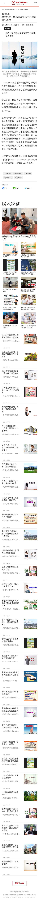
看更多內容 (19, 883)
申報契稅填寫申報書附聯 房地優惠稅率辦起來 (10, 603)
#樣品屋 (27, 173)
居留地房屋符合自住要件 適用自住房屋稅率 (10, 390)
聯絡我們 (12, 891)
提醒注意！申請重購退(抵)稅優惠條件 (15, 9)
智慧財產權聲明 (31, 894)
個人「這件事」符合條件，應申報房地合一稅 (10, 622)
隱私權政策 (13, 894)
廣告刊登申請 (21, 894)
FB (6, 188)
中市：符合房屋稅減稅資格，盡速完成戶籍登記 (10, 828)
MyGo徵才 (25, 891)
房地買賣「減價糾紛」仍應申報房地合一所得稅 (10, 533)
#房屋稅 (18, 178)
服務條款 (6, 894)
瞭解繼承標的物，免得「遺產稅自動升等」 (10, 409)
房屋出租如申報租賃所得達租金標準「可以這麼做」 (28, 309)
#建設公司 (17, 173)
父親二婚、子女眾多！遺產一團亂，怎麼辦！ (10, 447)
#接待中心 (8, 178)
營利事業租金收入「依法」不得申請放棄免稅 (10, 428)
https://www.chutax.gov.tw (21, 160)
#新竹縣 (7, 173)
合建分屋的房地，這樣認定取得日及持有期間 (10, 354)
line (17, 188)
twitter (29, 188)
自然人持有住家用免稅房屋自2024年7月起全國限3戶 (28, 274)
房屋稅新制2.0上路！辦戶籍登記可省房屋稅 (10, 674)
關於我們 (18, 891)
